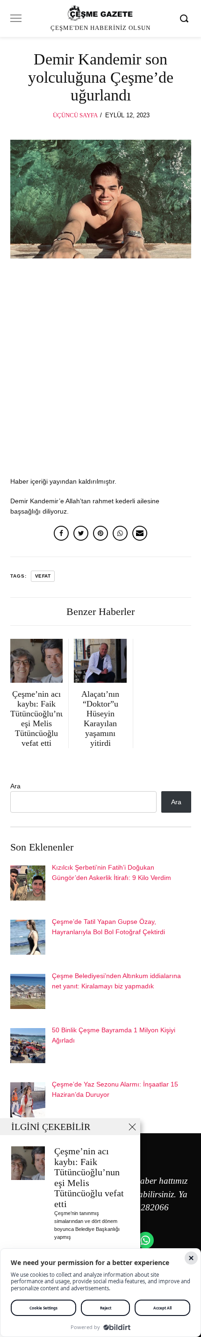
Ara (15, 786)
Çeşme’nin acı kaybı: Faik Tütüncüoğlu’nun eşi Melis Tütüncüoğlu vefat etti (89, 1177)
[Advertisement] (100, 372)
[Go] (185, 18)
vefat (43, 576)
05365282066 (143, 1207)
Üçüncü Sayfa (75, 115)
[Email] (139, 533)
